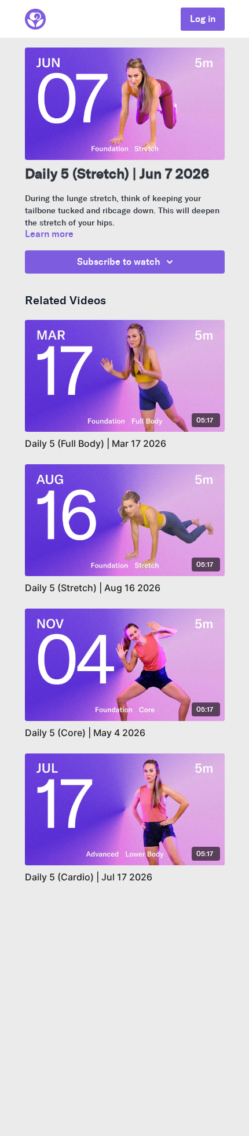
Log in (202, 18)
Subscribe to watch (118, 261)
